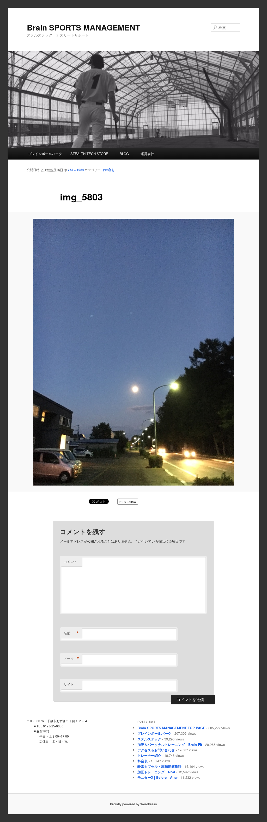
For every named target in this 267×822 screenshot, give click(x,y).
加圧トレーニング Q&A (156, 771)
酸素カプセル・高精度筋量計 (159, 766)
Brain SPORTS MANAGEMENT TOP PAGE (171, 727)
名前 (71, 633)
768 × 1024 (76, 169)
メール (71, 658)
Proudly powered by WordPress (133, 804)
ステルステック (149, 739)
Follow (131, 501)
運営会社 (145, 153)
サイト (69, 684)
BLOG (122, 153)
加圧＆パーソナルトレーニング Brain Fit (169, 744)
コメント (70, 561)
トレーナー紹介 (149, 755)
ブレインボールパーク (45, 153)
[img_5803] (133, 352)
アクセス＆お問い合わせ (156, 749)
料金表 (142, 760)
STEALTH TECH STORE (89, 153)
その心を (108, 169)
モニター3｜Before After (157, 777)
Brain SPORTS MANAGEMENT (83, 27)
